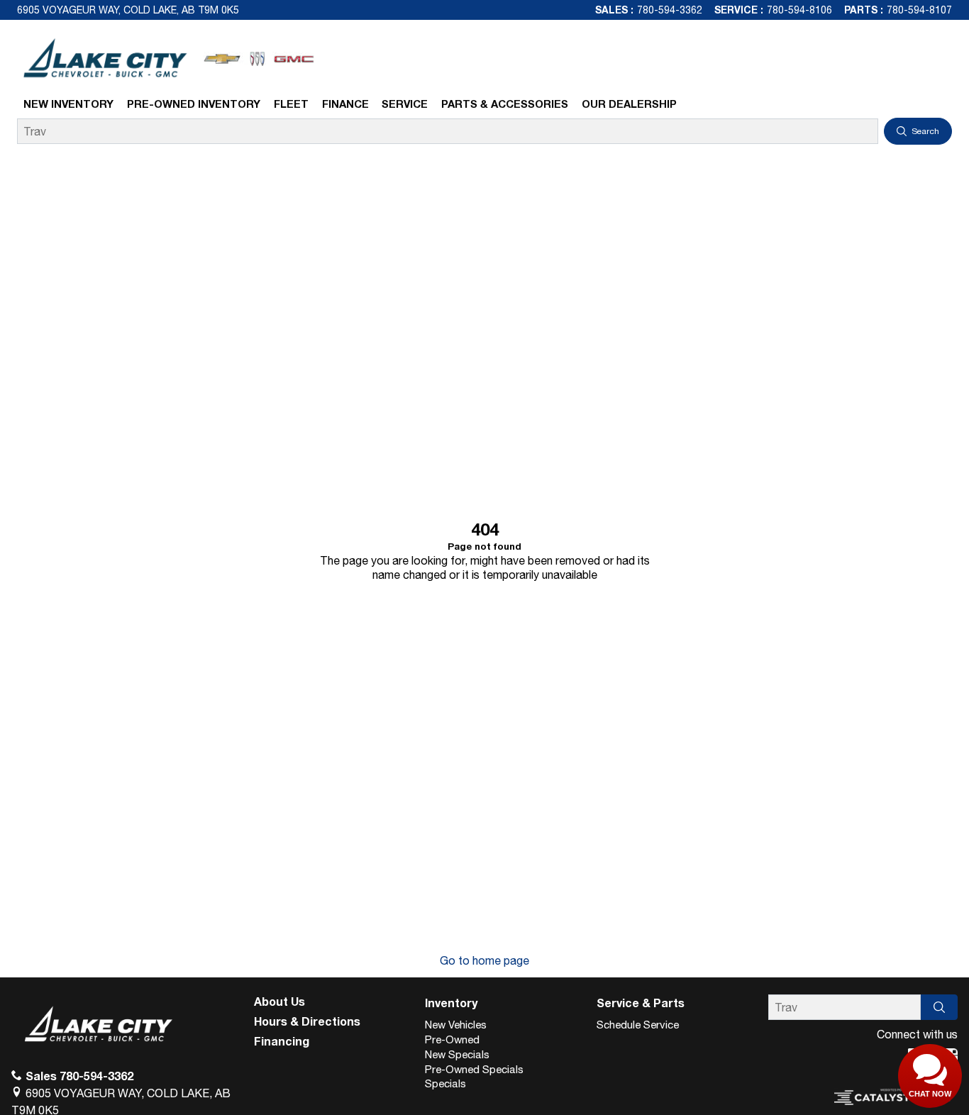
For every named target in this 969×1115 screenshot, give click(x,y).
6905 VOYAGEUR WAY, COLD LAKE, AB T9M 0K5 (128, 10)
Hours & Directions (307, 1021)
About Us (279, 1001)
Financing (281, 1041)
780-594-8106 (799, 10)
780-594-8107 (919, 10)
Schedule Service (638, 1024)
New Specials (457, 1054)
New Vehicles (456, 1024)
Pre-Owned (452, 1039)
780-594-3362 (669, 10)
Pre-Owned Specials (474, 1069)
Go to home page (484, 960)
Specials (445, 1083)
